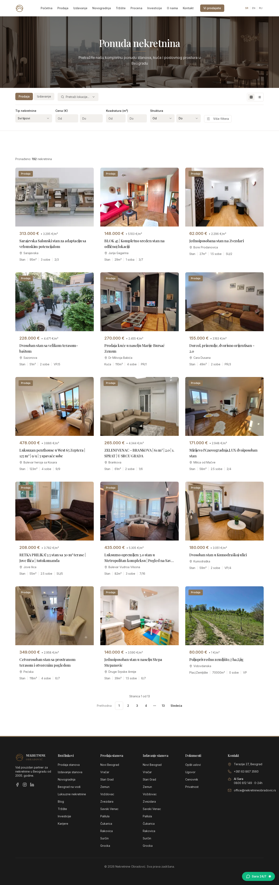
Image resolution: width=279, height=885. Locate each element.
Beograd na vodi (69, 787)
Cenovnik (191, 779)
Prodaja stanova (69, 764)
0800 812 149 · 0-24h (248, 783)
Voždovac (107, 794)
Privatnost (192, 787)
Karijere (63, 823)
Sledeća (176, 705)
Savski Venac (109, 809)
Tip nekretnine (25, 110)
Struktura (156, 110)
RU (260, 8)
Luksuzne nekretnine (72, 794)
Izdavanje (80, 8)
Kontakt (188, 8)
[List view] (259, 97)
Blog (61, 801)
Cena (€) (61, 110)
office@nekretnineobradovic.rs (255, 790)
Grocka (105, 845)
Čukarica (106, 823)
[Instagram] (25, 785)
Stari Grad (107, 779)
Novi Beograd (109, 764)
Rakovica (106, 831)
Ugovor (190, 772)
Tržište (121, 8)
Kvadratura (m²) (117, 110)
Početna (46, 8)
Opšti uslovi (193, 764)
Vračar (104, 772)
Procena (136, 8)
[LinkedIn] (32, 785)
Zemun (104, 787)
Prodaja (62, 8)
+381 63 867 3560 (246, 771)
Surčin (104, 838)
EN (253, 8)
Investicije (154, 8)
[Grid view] (251, 97)
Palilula (104, 816)
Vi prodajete (212, 8)
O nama (172, 8)
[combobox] (78, 97)
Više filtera (221, 118)
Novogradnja (101, 8)
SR (246, 8)
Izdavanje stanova (70, 772)
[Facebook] (17, 785)
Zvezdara (106, 801)
